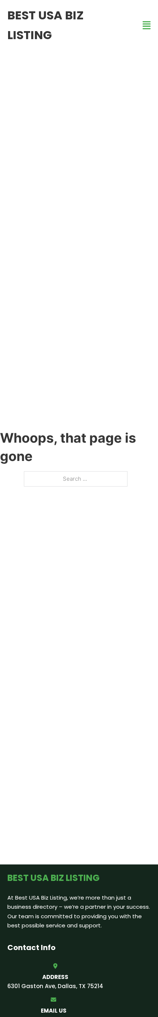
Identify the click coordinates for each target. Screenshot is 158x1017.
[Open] (147, 25)
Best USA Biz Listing (45, 25)
